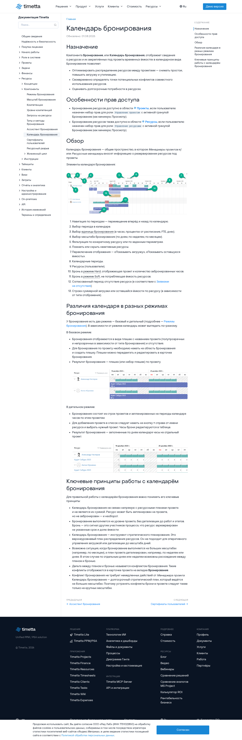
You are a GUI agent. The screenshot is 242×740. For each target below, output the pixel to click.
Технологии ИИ (116, 634)
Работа (201, 659)
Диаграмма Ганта (117, 659)
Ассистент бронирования (84, 604)
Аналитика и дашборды (121, 641)
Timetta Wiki (78, 694)
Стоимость (134, 6)
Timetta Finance (80, 663)
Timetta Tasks (78, 688)
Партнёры (203, 665)
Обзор (198, 42)
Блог (164, 657)
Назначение (202, 28)
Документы (204, 641)
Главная (71, 19)
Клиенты (202, 653)
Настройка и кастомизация (124, 665)
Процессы (113, 653)
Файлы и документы (119, 647)
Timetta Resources (82, 669)
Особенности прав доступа (206, 35)
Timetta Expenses (81, 700)
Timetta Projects (80, 657)
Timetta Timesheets (82, 675)
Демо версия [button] (215, 6)
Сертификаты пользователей (168, 604)
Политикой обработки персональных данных (87, 735)
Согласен (183, 730)
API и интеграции (117, 688)
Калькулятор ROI (172, 692)
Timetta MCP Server (119, 681)
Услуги (99, 6)
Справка (166, 634)
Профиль (203, 634)
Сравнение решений (175, 675)
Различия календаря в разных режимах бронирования (207, 51)
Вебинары (167, 669)
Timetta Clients (80, 681)
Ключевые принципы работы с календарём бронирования (207, 63)
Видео (165, 663)
